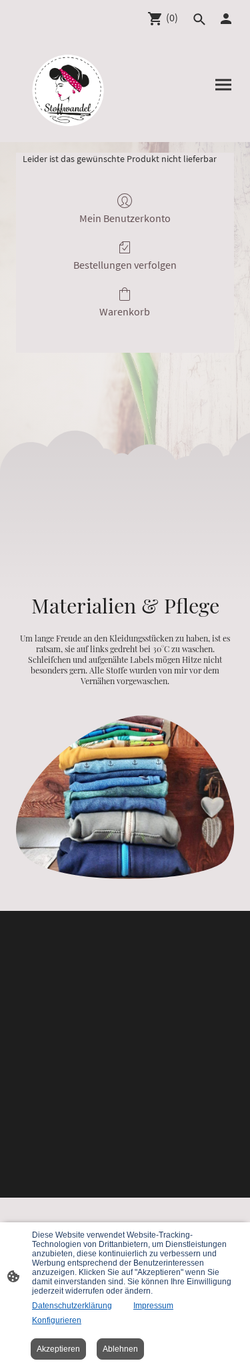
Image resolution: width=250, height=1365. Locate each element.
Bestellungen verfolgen (125, 264)
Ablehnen (120, 1349)
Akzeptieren (58, 1349)
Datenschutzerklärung (72, 1305)
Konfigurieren (56, 1320)
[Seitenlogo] (68, 90)
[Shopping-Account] (226, 19)
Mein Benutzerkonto (125, 218)
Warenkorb (124, 311)
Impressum (153, 1305)
